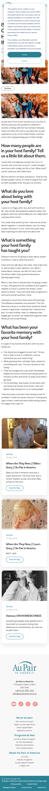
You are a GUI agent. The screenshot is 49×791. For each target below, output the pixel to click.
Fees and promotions (24, 748)
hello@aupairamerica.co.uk (25, 693)
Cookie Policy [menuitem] (32, 784)
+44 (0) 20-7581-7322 (24, 690)
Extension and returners (24, 745)
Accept (24, 55)
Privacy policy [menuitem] (16, 784)
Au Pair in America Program (24, 739)
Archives (7, 88)
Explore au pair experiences (24, 724)
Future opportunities (24, 727)
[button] (45, 5)
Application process (24, 730)
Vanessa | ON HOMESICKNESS (23, 616)
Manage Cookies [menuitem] (9, 787)
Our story (24, 756)
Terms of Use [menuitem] (27, 787)
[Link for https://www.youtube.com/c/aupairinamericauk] (13, 704)
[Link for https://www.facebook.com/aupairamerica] (35, 704)
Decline (24, 61)
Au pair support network (24, 762)
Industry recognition (24, 759)
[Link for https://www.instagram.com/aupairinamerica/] (28, 704)
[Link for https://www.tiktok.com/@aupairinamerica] (21, 704)
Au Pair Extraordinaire (24, 742)
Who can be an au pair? (25, 721)
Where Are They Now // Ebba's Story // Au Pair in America (23, 465)
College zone (24, 765)
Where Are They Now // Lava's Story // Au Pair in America (23, 546)
